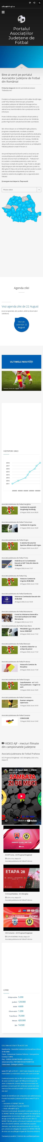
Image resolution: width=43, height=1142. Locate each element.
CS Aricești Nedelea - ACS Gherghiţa (16, 894)
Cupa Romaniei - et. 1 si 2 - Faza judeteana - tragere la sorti (30, 684)
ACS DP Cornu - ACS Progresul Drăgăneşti (18, 855)
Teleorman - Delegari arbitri (12, 1064)
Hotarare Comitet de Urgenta (11, 388)
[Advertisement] (21, 254)
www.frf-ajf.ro (7, 1071)
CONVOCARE (24, 718)
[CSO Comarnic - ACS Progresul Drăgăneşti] (21, 917)
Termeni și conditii (9, 1136)
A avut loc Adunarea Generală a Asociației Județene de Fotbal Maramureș (26, 616)
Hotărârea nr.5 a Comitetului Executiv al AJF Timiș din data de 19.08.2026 (26, 563)
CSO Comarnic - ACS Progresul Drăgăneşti (18, 933)
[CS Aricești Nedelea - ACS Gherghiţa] (21, 878)
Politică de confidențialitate (28, 1136)
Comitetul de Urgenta (28, 525)
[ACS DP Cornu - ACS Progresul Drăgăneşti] (21, 839)
